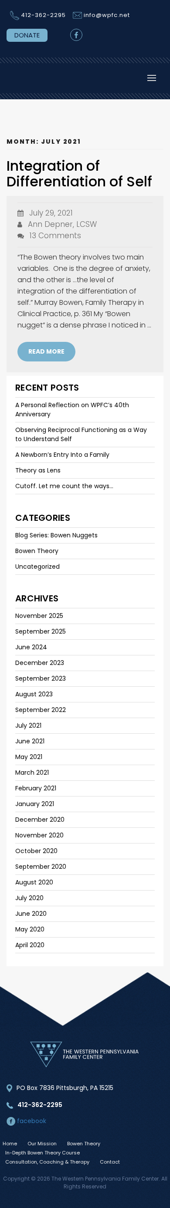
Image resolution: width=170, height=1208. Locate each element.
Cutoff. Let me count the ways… (64, 486)
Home (10, 1143)
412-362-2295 (43, 15)
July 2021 (28, 725)
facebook (30, 1121)
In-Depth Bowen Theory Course (42, 1152)
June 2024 (31, 647)
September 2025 (40, 631)
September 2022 (40, 709)
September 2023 (40, 678)
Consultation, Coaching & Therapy (47, 1161)
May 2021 (28, 756)
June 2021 (29, 741)
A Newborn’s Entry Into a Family (62, 454)
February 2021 (35, 788)
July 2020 (29, 898)
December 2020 (40, 819)
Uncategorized (37, 566)
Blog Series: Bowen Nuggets (56, 535)
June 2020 (31, 913)
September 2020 (40, 866)
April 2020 (29, 945)
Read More (46, 351)
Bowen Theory (36, 551)
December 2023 (39, 662)
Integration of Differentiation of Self (79, 173)
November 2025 (39, 615)
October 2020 (36, 851)
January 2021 (34, 804)
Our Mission (42, 1143)
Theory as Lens (38, 470)
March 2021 (32, 772)
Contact (110, 1161)
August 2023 (34, 694)
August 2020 (34, 882)
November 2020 (39, 835)
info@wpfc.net (107, 15)
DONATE (27, 35)
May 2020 (29, 929)
